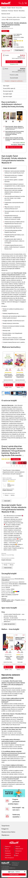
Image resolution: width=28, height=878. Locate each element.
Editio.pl (7, 848)
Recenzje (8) (8, 91)
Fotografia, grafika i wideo (7, 600)
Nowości (16, 10)
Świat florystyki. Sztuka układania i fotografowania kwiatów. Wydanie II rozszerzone (20, 377)
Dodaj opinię (15, 459)
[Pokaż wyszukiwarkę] (20, 3)
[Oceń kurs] (6, 459)
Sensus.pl (18, 846)
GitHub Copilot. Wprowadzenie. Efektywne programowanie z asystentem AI (20, 659)
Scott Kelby (7, 135)
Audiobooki (4, 10)
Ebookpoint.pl (18, 851)
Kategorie (3, 7)
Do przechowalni (14, 77)
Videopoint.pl (8, 853)
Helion (22, 37)
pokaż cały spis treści (9, 624)
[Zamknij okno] (24, 872)
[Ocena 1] (14, 40)
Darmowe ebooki (5, 13)
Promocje (10, 10)
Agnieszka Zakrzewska (17, 35)
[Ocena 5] (20, 40)
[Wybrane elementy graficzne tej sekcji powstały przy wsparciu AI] (25, 396)
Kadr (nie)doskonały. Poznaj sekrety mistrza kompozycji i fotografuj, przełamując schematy (14, 133)
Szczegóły (7, 93)
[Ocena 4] (19, 40)
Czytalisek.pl (8, 855)
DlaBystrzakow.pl (19, 848)
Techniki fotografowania (7, 601)
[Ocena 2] (15, 40)
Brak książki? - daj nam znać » (18, 809)
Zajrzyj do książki (6, 50)
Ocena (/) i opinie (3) (9, 88)
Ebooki (13, 7)
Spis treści (7, 96)
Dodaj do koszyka (15, 147)
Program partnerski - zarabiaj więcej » (14, 802)
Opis (6, 85)
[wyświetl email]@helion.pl (9, 867)
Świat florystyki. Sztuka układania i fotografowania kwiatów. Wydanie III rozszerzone (8, 377)
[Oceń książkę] (19, 40)
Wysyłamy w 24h (14, 64)
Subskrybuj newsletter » (16, 816)
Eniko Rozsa (12, 662)
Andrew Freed (6, 662)
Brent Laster (20, 662)
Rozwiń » (21, 476)
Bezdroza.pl (7, 851)
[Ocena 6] (22, 40)
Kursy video (19, 7)
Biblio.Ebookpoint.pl (9, 857)
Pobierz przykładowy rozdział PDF (9, 594)
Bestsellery (22, 10)
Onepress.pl (7, 846)
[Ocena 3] (17, 40)
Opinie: (15, 43)
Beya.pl (17, 853)
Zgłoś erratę (4, 596)
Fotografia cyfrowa (19, 600)
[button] (25, 359)
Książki (9, 7)
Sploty (17, 855)
